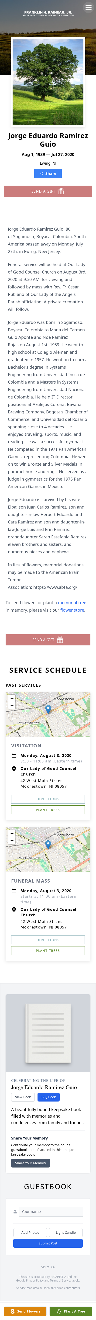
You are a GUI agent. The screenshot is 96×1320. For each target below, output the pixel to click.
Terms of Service (61, 1280)
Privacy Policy (35, 1280)
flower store (72, 610)
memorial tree (72, 602)
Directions (48, 799)
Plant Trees (48, 809)
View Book (23, 1097)
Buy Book (48, 1097)
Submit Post (48, 1243)
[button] (48, 709)
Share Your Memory (30, 1163)
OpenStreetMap (53, 1288)
